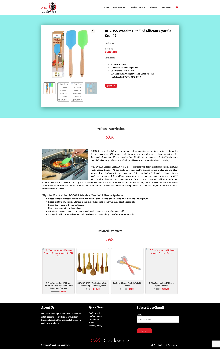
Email (140, 314)
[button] (177, 7)
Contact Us (166, 7)
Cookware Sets (119, 7)
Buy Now (111, 85)
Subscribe (144, 331)
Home (106, 7)
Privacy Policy (95, 325)
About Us (154, 7)
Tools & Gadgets (138, 7)
